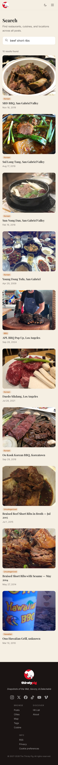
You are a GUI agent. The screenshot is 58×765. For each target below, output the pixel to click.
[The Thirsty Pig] (5, 5)
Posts (16, 710)
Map (16, 718)
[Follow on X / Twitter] (19, 697)
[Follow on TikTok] (32, 697)
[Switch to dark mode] (45, 5)
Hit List (36, 710)
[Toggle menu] (52, 5)
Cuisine (17, 727)
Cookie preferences (29, 748)
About (36, 714)
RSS (21, 739)
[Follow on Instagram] (12, 697)
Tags (16, 723)
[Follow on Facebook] (26, 697)
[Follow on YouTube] (39, 697)
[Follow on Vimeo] (46, 697)
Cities (16, 714)
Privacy (23, 744)
